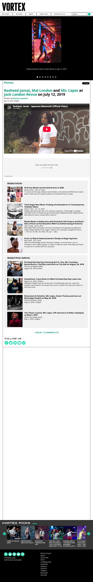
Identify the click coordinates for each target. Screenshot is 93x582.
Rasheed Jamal (17, 90)
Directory (44, 14)
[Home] (13, 10)
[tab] (33, 523)
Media (31, 14)
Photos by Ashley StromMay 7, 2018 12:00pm (54, 316)
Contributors (45, 562)
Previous (4, 533)
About (42, 556)
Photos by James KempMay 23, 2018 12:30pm (52, 299)
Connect (43, 571)
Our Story (44, 558)
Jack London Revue (20, 94)
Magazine (44, 573)
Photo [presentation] (34, 523)
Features (5, 14)
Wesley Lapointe (20, 98)
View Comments (47, 332)
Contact (43, 569)
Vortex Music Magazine (13, 560)
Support (43, 575)
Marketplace (59, 14)
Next (88, 533)
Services (43, 566)
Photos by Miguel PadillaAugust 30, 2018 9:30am (54, 265)
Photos (8, 82)
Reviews (19, 14)
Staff (42, 560)
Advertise (44, 564)
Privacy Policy (45, 553)
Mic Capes (69, 90)
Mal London (42, 90)
